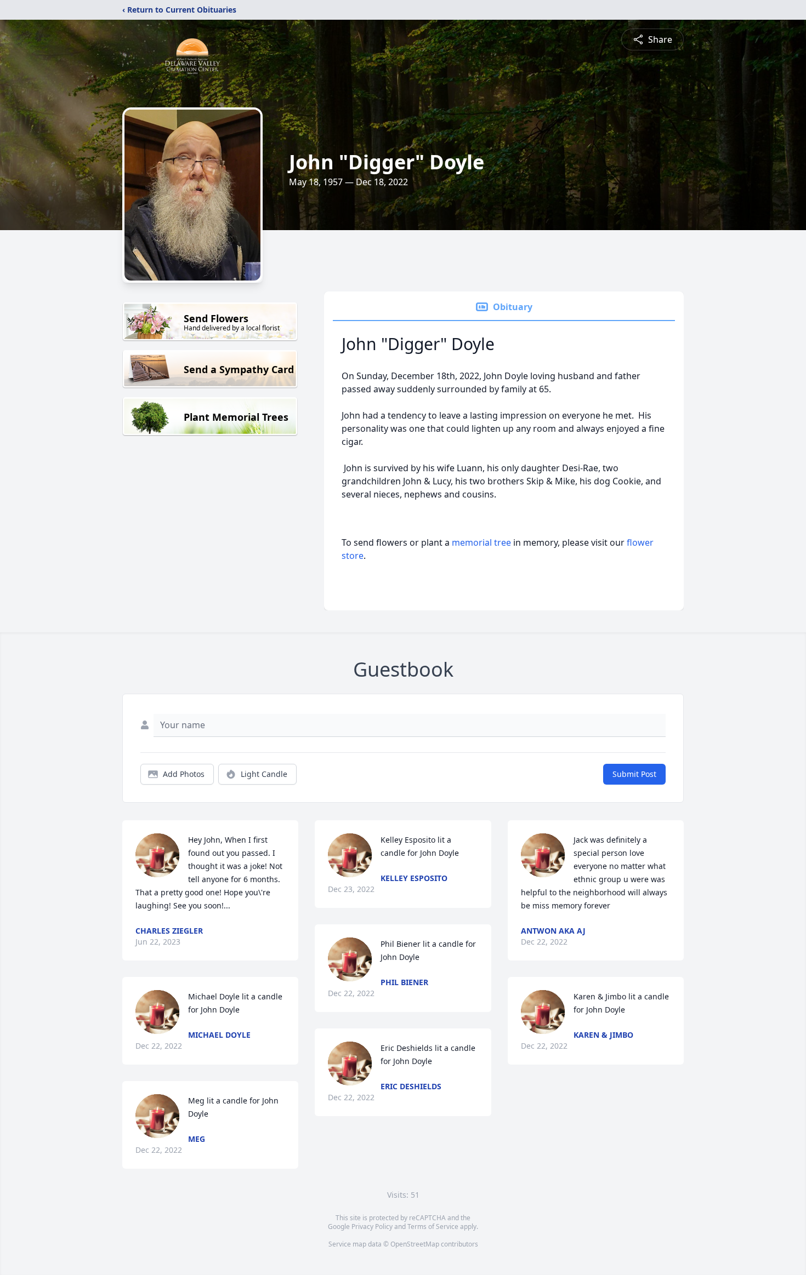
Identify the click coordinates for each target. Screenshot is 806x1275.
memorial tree (481, 542)
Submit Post (634, 774)
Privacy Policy (372, 1226)
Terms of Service (432, 1226)
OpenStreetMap (414, 1244)
